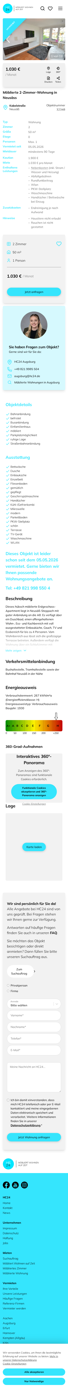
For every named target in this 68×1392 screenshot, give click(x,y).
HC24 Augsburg (24, 361)
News (6, 1213)
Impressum (10, 1228)
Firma (14, 991)
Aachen (8, 1318)
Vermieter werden (14, 1308)
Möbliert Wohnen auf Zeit (19, 1263)
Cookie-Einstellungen (14, 1363)
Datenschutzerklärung (25, 1125)
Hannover (9, 1333)
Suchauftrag (10, 1258)
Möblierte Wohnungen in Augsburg (37, 382)
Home (6, 1203)
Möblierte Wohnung (15, 1273)
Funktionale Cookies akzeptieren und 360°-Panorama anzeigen (34, 791)
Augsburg (9, 1323)
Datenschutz (11, 1233)
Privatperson (19, 985)
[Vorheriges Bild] (8, 39)
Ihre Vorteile (10, 1288)
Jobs (5, 1243)
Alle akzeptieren (34, 1372)
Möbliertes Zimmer (15, 1268)
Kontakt (7, 1208)
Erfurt (6, 1328)
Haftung (8, 1238)
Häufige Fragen (13, 1298)
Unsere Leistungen (15, 1293)
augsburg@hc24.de (27, 376)
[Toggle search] (42, 8)
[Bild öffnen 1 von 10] (34, 39)
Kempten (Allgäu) (14, 1338)
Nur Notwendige (34, 1381)
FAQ (53, 933)
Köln (5, 1343)
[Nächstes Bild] (60, 39)
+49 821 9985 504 (26, 369)
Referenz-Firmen (13, 1303)
